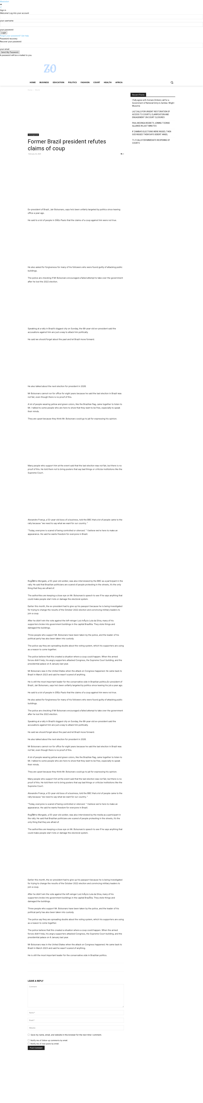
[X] (166, 58)
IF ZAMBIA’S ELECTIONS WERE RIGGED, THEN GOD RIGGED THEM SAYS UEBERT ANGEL (151, 133)
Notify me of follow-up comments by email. (49, 1040)
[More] (56, 160)
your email (4, 49)
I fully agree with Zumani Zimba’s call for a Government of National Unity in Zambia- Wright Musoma (153, 103)
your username (6, 20)
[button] (172, 82)
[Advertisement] (76, 113)
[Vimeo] (169, 58)
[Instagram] (162, 58)
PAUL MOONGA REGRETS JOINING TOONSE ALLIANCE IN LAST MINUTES (151, 124)
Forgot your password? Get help (14, 36)
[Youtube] (173, 58)
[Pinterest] (43, 160)
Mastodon (4, 1)
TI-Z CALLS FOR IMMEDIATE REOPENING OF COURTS (151, 141)
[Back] (1, 7)
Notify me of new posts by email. (45, 1044)
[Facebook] (158, 58)
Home (30, 90)
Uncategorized (33, 135)
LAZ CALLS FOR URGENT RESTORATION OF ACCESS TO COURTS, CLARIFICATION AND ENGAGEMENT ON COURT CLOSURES (151, 114)
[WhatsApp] (49, 160)
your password (6, 29)
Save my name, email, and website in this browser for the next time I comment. (66, 1035)
